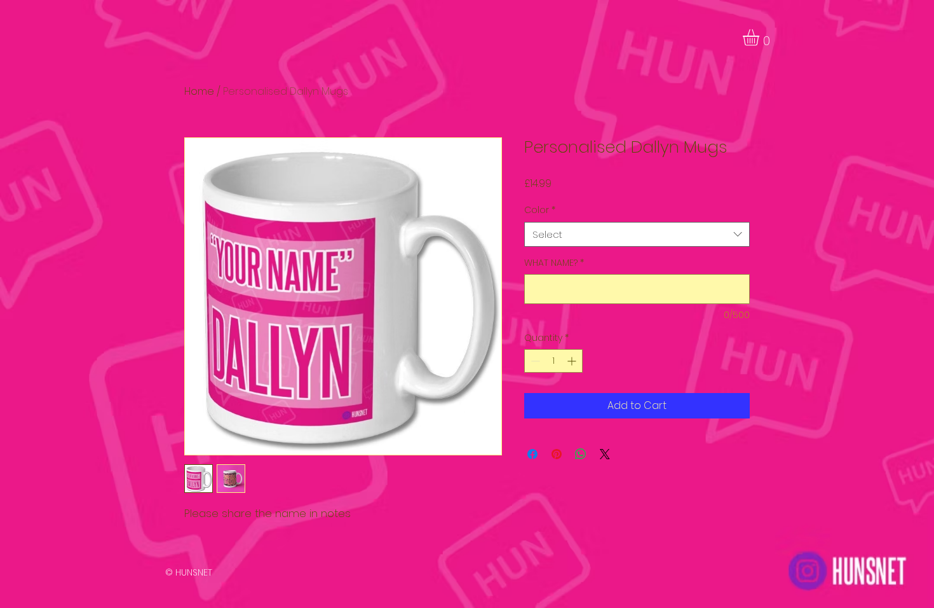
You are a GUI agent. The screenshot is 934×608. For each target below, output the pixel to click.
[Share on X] (605, 454)
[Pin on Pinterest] (556, 454)
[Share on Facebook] (532, 454)
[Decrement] (534, 361)
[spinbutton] (553, 361)
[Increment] (573, 361)
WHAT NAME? (554, 263)
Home (199, 91)
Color (539, 210)
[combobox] (637, 234)
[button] (760, 37)
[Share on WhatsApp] (580, 454)
